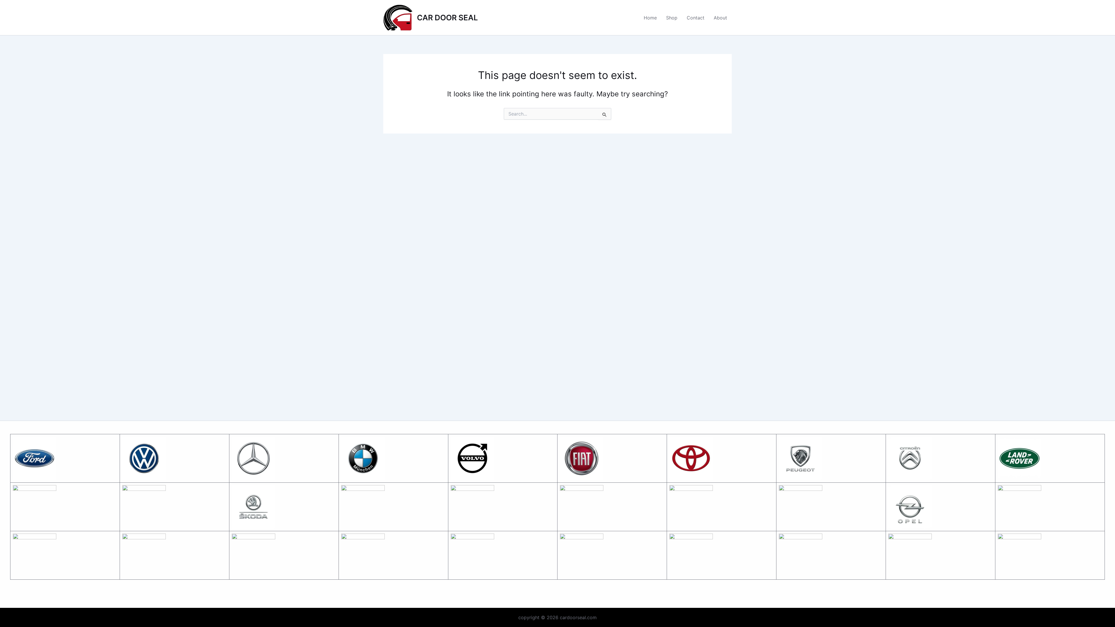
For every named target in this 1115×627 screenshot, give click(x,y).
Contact (695, 18)
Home (650, 18)
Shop (671, 18)
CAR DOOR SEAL (447, 17)
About (720, 18)
